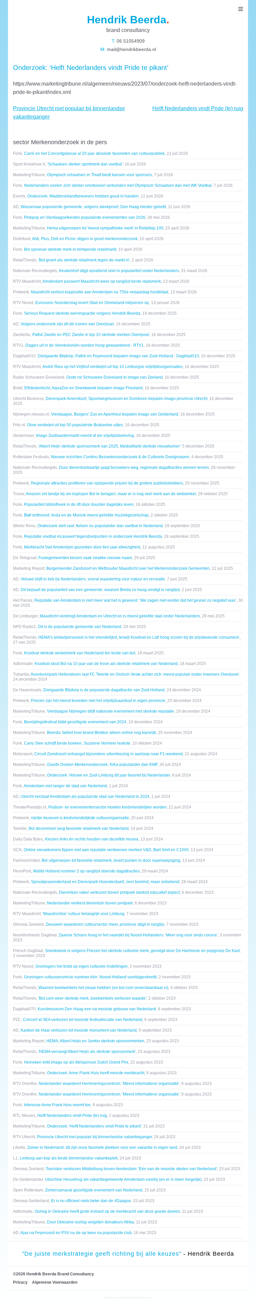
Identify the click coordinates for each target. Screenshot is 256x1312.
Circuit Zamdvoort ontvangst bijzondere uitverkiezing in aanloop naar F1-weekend (108, 754)
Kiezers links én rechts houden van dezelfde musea (91, 839)
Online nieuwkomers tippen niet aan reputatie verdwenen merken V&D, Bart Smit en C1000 (106, 849)
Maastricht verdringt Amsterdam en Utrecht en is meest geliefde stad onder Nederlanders (120, 616)
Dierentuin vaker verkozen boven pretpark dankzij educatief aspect (119, 892)
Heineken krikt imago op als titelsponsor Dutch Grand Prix (76, 1062)
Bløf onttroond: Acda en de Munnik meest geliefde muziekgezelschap (86, 515)
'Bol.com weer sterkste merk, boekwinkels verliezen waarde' (92, 998)
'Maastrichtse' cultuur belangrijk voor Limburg (83, 913)
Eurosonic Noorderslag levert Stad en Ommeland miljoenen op (92, 302)
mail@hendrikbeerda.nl (131, 49)
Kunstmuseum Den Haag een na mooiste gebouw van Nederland (97, 1009)
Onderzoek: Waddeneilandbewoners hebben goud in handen (83, 196)
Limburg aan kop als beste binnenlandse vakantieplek (69, 1158)
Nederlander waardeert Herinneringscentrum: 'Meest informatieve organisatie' (109, 1083)
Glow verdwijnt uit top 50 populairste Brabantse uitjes (75, 425)
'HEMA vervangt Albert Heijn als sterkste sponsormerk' (87, 1051)
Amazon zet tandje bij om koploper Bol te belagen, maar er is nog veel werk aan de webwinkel (111, 494)
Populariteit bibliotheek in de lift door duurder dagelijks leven (79, 504)
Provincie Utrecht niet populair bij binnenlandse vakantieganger (94, 1137)
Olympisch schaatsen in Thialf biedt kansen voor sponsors (99, 174)
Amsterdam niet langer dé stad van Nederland (65, 786)
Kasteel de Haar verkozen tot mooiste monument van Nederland (79, 1030)
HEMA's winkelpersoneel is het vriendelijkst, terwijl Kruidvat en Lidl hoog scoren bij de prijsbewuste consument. (139, 637)
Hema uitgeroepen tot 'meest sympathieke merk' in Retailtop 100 (105, 228)
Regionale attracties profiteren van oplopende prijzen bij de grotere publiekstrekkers (107, 483)
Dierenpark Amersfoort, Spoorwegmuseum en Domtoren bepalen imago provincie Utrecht (126, 398)
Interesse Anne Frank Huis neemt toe (57, 1105)
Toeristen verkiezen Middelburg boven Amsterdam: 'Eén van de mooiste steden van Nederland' (131, 1168)
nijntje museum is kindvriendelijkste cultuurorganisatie (80, 818)
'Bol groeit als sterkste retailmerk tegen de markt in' (84, 260)
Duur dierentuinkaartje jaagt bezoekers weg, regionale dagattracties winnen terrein (134, 467)
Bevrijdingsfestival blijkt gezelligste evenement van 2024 (75, 722)
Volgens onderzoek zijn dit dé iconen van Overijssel (67, 324)
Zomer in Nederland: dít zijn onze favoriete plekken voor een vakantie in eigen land (102, 1147)
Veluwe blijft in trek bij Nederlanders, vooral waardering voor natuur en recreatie (93, 579)
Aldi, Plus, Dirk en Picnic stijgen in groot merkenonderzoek (85, 238)
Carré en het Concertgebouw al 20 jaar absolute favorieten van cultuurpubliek (94, 153)
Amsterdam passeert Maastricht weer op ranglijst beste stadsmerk (101, 281)
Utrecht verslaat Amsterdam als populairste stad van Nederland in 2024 (85, 796)
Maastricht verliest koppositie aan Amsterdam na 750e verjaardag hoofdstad (99, 292)
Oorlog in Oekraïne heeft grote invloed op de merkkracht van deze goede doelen (107, 1211)
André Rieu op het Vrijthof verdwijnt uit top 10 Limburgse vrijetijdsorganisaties (112, 366)
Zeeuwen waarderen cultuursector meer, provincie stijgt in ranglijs (105, 924)
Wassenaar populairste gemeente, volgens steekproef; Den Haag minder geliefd (93, 206)
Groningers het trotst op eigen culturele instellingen (81, 966)
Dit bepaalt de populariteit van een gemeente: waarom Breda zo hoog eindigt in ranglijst (100, 589)
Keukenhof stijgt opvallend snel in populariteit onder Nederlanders (119, 270)
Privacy (20, 1282)
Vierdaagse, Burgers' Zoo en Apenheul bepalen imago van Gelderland (114, 414)
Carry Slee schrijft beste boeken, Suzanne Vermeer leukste (77, 743)
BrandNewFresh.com (137, 1297)
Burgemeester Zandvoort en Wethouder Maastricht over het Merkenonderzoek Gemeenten (128, 568)
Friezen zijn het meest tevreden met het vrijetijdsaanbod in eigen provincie (98, 700)
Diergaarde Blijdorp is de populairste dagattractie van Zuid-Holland (104, 690)
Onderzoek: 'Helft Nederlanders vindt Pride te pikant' (94, 1126)
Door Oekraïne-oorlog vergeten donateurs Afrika (90, 1222)
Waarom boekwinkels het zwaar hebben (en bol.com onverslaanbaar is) (103, 987)
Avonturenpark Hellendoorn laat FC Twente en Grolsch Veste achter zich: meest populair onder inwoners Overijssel (135, 674)
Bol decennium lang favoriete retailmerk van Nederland (79, 828)
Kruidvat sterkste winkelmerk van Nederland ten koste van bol (79, 653)
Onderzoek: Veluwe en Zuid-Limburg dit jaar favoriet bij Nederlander (108, 775)
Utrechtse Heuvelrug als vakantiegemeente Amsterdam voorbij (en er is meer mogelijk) (123, 1179)
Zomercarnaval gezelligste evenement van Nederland (93, 1190)
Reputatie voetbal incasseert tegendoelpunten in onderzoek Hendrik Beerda (93, 536)
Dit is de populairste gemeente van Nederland (79, 626)
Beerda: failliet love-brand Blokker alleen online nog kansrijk (101, 732)
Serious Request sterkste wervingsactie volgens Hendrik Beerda (82, 313)
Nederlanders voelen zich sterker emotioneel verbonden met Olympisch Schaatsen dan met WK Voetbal (118, 185)
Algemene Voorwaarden (54, 1282)
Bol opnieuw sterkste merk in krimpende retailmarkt (70, 249)
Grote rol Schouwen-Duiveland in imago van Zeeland (114, 377)
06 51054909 (130, 41)
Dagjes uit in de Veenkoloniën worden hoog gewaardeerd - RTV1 (84, 345)
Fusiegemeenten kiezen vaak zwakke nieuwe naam (85, 557)
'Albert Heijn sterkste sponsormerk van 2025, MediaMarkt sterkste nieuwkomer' (109, 446)
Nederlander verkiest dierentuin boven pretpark (90, 903)
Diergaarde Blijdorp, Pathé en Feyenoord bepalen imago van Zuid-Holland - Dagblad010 (118, 356)
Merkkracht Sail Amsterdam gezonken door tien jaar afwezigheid (82, 547)
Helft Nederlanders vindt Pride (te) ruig (197, 108)
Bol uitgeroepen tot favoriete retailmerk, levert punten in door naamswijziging (111, 860)
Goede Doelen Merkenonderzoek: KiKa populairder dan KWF (102, 764)
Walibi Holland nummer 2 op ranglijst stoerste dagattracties (86, 871)
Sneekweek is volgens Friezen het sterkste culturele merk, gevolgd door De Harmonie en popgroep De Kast (142, 950)
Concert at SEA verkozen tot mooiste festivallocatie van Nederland (82, 1019)
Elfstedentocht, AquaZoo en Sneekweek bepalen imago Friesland (83, 388)
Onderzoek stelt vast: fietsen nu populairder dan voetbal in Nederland (100, 525)
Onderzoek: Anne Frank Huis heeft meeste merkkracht (95, 1073)
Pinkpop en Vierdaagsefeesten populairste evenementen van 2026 (84, 217)
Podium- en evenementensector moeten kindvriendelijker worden (107, 807)
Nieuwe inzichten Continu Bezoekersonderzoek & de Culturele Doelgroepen (120, 457)
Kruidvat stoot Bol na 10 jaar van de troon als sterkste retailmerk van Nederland (106, 663)
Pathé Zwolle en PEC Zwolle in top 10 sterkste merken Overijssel (90, 334)
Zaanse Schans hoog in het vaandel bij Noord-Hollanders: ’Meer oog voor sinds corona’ (138, 935)
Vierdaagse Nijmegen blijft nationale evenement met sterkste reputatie (110, 711)
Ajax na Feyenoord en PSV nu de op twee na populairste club (76, 1232)
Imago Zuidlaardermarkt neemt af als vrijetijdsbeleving (85, 435)
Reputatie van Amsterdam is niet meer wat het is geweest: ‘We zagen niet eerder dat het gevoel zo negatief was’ (135, 600)
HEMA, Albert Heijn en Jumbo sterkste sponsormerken (95, 1041)
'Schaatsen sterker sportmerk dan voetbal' (85, 164)
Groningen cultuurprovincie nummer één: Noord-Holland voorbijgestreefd (90, 977)
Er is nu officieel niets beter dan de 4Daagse (91, 1200)
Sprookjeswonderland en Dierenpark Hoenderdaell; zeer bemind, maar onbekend (105, 881)
